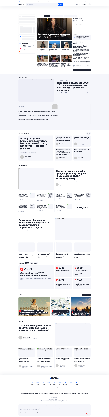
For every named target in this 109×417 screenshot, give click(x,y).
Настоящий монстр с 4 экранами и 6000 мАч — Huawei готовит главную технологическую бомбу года (82, 284)
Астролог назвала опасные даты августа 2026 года (63, 359)
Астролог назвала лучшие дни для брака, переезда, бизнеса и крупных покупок (82, 360)
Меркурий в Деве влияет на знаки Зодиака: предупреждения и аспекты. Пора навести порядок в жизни (63, 152)
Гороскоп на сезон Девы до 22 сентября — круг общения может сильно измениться (63, 139)
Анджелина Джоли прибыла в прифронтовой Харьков (66, 50)
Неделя (35, 263)
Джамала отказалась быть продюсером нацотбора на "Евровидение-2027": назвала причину (71, 175)
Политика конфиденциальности (27, 393)
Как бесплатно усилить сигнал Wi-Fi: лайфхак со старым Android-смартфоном (34, 104)
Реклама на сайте (67, 393)
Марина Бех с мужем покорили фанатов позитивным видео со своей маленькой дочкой (25, 255)
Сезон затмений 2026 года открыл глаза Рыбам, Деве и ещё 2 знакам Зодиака (81, 306)
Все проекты (22, 1)
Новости (28, 1)
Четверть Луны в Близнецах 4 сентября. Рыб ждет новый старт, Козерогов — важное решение (33, 143)
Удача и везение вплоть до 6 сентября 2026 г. (81, 150)
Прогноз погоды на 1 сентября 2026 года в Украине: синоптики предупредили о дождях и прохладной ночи (60, 306)
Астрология (66, 15)
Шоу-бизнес (46, 15)
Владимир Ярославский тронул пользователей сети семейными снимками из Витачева (42, 65)
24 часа (27, 263)
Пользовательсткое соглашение (41, 393)
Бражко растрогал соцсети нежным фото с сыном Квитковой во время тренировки (63, 255)
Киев (73, 15)
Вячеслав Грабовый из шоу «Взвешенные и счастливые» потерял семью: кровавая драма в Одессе (54, 65)
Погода (35, 1)
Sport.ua (74, 393)
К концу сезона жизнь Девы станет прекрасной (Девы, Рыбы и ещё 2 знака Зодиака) (34, 306)
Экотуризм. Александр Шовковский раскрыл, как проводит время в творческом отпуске (33, 224)
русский (88, 1)
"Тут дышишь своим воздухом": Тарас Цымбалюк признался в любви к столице (41, 51)
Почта (32, 1)
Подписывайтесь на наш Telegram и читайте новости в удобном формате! (83, 37)
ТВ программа (25, 43)
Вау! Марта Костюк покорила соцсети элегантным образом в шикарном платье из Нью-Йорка (82, 255)
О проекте (78, 393)
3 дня (31, 263)
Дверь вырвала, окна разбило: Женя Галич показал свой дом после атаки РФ (66, 65)
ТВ (51, 1)
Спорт (57, 15)
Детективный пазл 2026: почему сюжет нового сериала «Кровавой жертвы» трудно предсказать (38, 115)
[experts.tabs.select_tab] (87, 133)
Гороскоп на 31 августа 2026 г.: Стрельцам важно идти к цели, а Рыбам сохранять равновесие (72, 86)
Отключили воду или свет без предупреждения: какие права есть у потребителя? (35, 327)
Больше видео (85, 294)
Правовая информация (53, 393)
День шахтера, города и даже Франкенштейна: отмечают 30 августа (63, 284)
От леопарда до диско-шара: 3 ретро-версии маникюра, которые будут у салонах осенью (36, 111)
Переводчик (48, 1)
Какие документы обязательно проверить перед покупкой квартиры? (26, 360)
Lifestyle (52, 15)
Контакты (61, 393)
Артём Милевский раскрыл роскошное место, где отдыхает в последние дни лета (44, 255)
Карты (43, 1)
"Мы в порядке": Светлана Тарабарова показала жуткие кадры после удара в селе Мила (61, 207)
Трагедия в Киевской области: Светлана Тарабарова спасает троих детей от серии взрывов (54, 51)
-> (82, 207)
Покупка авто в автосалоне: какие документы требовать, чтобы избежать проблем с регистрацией (44, 360)
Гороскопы (39, 1)
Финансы (54, 384)
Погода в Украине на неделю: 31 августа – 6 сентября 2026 (81, 138)
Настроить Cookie (84, 393)
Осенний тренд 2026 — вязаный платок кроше (33, 274)
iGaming (76, 384)
